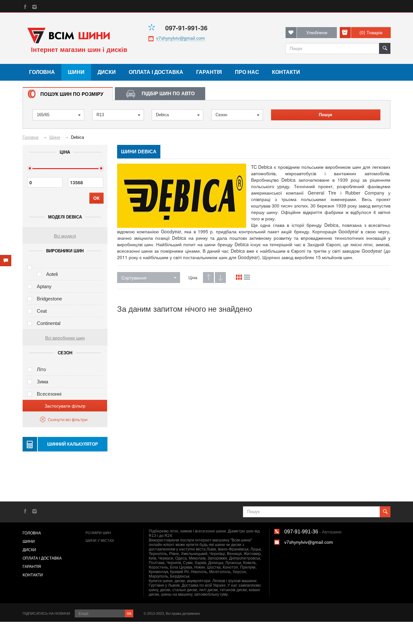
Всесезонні (49, 394)
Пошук (325, 114)
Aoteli (52, 274)
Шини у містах (100, 540)
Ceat (42, 311)
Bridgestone (49, 298)
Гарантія (209, 72)
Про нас (247, 72)
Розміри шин (98, 533)
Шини (76, 72)
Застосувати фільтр (65, 405)
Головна (42, 72)
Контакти (286, 72)
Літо (41, 369)
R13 (100, 114)
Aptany (44, 286)
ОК (96, 198)
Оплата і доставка (156, 72)
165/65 (43, 114)
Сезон (221, 114)
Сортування (133, 277)
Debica (162, 114)
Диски (106, 72)
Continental (48, 323)
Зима (42, 381)
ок (129, 613)
